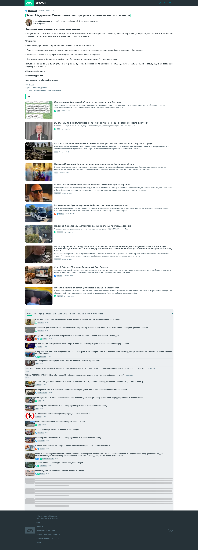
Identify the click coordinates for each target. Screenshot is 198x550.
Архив (38, 542)
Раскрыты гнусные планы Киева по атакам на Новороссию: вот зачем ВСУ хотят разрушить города (103, 143)
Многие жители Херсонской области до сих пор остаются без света (87, 102)
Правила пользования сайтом (47, 538)
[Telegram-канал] (160, 3)
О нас (38, 522)
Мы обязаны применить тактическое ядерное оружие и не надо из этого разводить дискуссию (101, 123)
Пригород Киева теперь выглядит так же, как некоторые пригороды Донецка (92, 226)
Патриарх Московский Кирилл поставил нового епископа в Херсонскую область (94, 164)
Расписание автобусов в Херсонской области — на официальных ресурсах (91, 205)
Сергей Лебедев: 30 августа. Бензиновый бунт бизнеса (81, 267)
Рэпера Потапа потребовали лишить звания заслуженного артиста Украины (92, 184)
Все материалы (39, 24)
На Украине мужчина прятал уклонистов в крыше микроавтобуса (86, 288)
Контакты (39, 526)
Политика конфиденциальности (48, 534)
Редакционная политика (45, 530)
